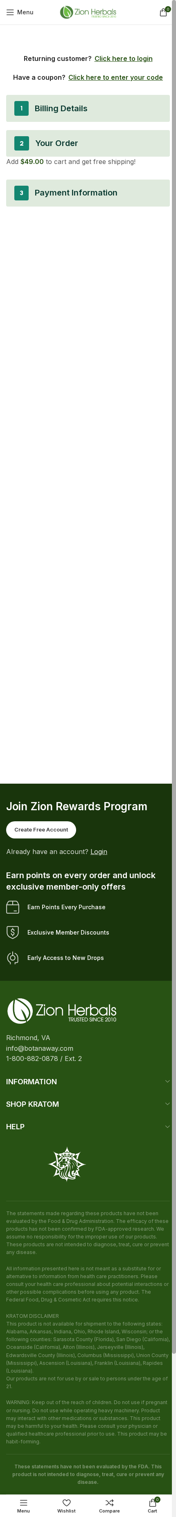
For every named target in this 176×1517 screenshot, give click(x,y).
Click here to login (124, 58)
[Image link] (61, 1010)
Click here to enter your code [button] (115, 77)
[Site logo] (88, 11)
